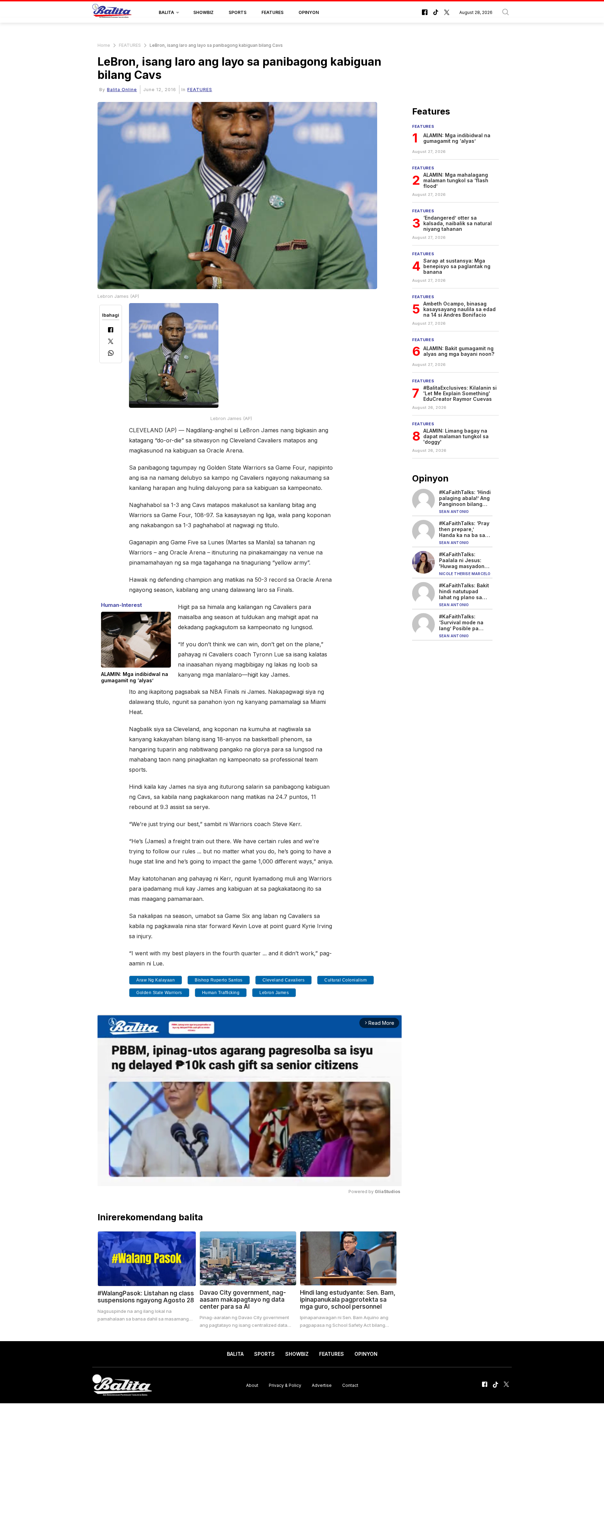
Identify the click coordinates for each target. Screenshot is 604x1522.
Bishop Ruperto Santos (219, 980)
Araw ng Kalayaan (155, 980)
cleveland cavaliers (284, 980)
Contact (350, 1385)
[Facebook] (110, 330)
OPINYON (309, 12)
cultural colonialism (345, 980)
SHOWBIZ (203, 12)
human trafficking (221, 992)
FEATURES (272, 12)
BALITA (166, 12)
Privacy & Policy (285, 1385)
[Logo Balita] (111, 12)
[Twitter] (110, 342)
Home (104, 45)
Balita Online (122, 89)
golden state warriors (159, 992)
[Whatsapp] (111, 354)
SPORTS (237, 12)
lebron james (274, 992)
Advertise (322, 1385)
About (252, 1385)
